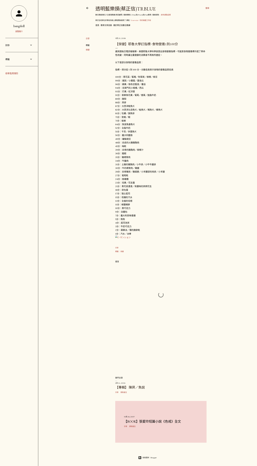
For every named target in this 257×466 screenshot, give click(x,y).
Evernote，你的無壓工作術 (141, 20)
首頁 (97, 25)
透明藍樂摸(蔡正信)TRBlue (125, 9)
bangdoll (19, 26)
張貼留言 (123, 392)
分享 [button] (88, 38)
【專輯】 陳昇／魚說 (130, 387)
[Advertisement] (161, 351)
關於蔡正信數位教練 (121, 25)
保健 (88, 50)
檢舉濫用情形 (11, 73)
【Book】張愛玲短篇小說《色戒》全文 (152, 421)
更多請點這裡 (166, 15)
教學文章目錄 (106, 25)
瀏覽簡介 (19, 31)
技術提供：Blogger (150, 458)
